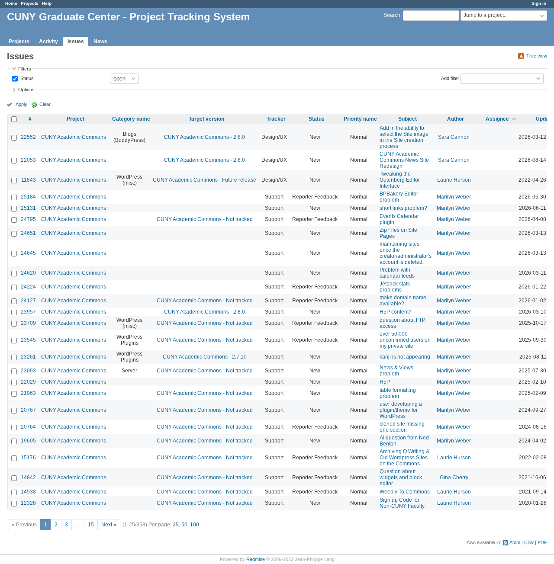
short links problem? (403, 208)
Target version (206, 119)
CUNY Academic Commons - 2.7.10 (205, 357)
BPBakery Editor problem (399, 197)
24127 (28, 301)
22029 (28, 382)
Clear (45, 104)
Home (11, 3)
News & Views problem (396, 371)
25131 (28, 208)
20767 (28, 410)
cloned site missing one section (402, 427)
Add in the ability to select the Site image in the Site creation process (404, 137)
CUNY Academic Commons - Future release (204, 180)
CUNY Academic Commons (73, 137)
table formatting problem (398, 393)
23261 (28, 357)
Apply (21, 104)
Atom (514, 542)
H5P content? (396, 312)
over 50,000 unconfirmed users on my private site (405, 340)
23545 (28, 340)
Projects (30, 3)
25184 (28, 197)
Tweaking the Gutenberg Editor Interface (400, 180)
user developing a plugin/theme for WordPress (401, 410)
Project (75, 119)
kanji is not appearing (405, 357)
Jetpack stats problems (395, 287)
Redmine (255, 559)
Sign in (538, 3)
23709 (28, 323)
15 (91, 525)
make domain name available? (403, 301)
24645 (28, 253)
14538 (28, 492)
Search (391, 15)
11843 (28, 180)
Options (26, 89)
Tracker (276, 119)
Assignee (497, 119)
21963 (28, 393)
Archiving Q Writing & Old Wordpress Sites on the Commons (404, 458)
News (100, 41)
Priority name (360, 119)
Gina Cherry (454, 477)
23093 (28, 371)
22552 (28, 137)
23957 (28, 312)
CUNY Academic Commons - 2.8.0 (204, 137)
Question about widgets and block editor (401, 477)
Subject (407, 119)
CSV (529, 542)
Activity (48, 41)
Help (47, 3)
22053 (28, 160)
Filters (24, 68)
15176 (28, 458)
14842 (28, 477)
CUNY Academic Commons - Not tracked (205, 219)
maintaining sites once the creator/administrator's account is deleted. (406, 253)
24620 (28, 273)
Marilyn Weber (454, 197)
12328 (28, 503)
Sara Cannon (454, 137)
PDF (542, 542)
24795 (28, 219)
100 (194, 525)
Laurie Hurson (454, 180)
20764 (28, 427)
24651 (28, 233)
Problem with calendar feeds (397, 273)
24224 (28, 287)
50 (184, 525)
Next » (108, 525)
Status (26, 77)
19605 (28, 441)
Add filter (450, 77)
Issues (76, 41)
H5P (385, 382)
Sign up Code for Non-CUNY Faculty (402, 503)
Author (455, 119)
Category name (131, 119)
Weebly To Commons (405, 492)
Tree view (536, 55)
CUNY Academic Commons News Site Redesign (404, 160)
